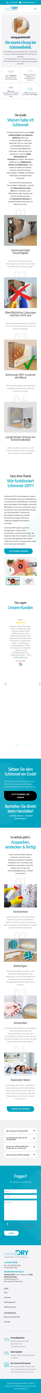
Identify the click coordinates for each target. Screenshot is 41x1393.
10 (30, 745)
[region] (20, 57)
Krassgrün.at (22, 1389)
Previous (4, 682)
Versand (7, 1297)
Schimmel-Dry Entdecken (20, 1109)
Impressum (9, 1386)
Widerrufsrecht (10, 1307)
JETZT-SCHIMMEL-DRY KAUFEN (20, 795)
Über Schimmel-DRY (12, 1317)
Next (37, 682)
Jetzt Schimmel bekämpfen (18, 551)
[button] (13, 581)
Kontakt (7, 1322)
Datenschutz (24, 1386)
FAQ (5, 1292)
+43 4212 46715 (10, 1262)
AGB (17, 1386)
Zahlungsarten (10, 1302)
